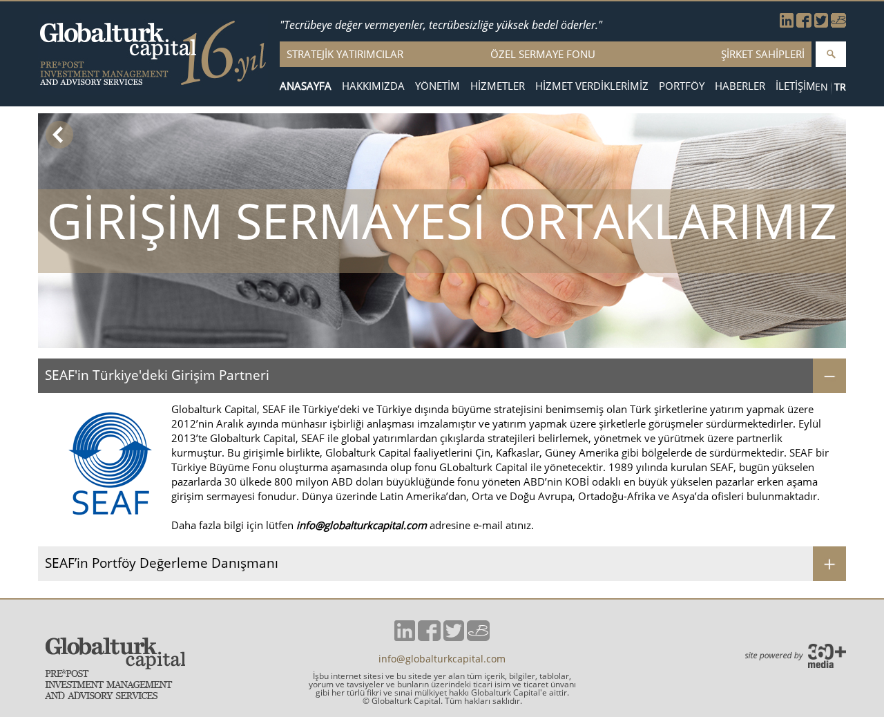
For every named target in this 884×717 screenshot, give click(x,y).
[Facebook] (803, 23)
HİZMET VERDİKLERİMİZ (591, 86)
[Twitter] (821, 23)
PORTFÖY (681, 86)
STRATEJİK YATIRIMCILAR (345, 54)
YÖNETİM (437, 86)
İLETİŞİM (796, 86)
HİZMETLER (497, 86)
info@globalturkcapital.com (361, 525)
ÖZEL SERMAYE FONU (542, 54)
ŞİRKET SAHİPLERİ (763, 54)
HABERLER (740, 86)
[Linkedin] (787, 23)
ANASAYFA (306, 86)
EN (821, 86)
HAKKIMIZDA (373, 86)
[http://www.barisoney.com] (838, 23)
